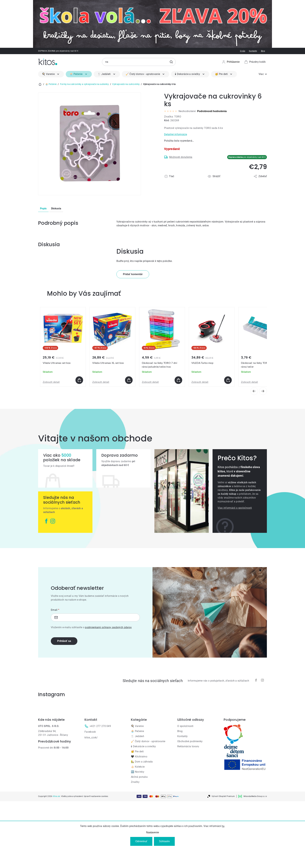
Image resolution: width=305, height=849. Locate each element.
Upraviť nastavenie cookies (96, 796)
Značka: (172, 116)
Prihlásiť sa (64, 641)
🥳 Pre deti (137, 751)
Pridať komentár (133, 274)
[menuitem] (51, 74)
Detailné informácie (175, 134)
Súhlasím (164, 841)
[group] (63, 347)
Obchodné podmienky (190, 741)
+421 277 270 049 (100, 726)
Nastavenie (152, 832)
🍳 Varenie (137, 726)
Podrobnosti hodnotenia (212, 111)
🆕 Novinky (137, 771)
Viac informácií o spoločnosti (235, 507)
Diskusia (56, 208)
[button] (63, 380)
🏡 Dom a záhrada (142, 761)
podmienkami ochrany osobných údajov (108, 627)
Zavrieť (182, 180)
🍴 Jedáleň (137, 736)
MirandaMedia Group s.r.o (255, 796)
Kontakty (253, 51)
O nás (242, 51)
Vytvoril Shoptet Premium (223, 796)
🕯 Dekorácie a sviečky (143, 746)
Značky (135, 781)
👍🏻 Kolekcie (138, 766)
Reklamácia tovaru (188, 746)
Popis (43, 208)
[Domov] (40, 84)
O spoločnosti (185, 726)
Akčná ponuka (139, 776)
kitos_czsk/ (91, 737)
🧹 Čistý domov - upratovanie (148, 741)
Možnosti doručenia (180, 157)
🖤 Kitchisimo (139, 756)
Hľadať (171, 62)
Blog (263, 51)
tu (223, 826)
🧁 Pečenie (137, 731)
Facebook (90, 731)
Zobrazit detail (51, 382)
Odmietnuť (141, 841)
